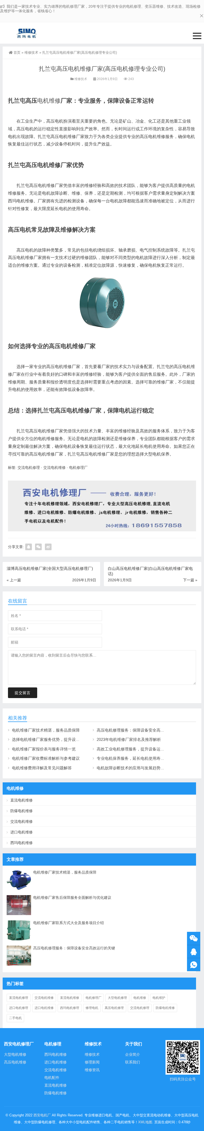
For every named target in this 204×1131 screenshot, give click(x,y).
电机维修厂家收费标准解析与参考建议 (46, 758)
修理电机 (92, 1008)
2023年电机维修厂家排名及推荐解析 (129, 739)
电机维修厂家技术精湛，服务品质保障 (46, 730)
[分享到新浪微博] (48, 547)
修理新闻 (92, 1062)
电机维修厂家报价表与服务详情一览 (44, 749)
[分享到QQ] (28, 547)
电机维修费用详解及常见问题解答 (42, 768)
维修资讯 (92, 1070)
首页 (17, 53)
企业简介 (132, 1054)
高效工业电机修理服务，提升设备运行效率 (134, 749)
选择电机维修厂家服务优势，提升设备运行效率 (54, 739)
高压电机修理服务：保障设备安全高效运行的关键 (140, 730)
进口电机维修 (21, 832)
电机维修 (49, 100)
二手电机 (15, 1018)
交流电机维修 (54, 467)
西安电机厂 (42, 1115)
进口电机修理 (18, 1008)
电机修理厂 (78, 467)
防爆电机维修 (21, 811)
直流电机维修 (21, 800)
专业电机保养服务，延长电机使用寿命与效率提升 (140, 758)
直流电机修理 (18, 998)
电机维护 (158, 998)
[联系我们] (193, 951)
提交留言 (23, 693)
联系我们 (132, 1062)
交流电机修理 (29, 467)
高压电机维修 (15, 1062)
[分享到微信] (38, 547)
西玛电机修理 (69, 1008)
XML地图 (145, 1122)
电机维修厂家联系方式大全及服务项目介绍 (68, 923)
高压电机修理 (114, 1008)
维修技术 (31, 53)
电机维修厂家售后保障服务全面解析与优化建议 (72, 897)
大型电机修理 (117, 998)
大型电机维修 (15, 1054)
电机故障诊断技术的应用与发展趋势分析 (132, 768)
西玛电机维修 (21, 843)
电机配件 (51, 1077)
